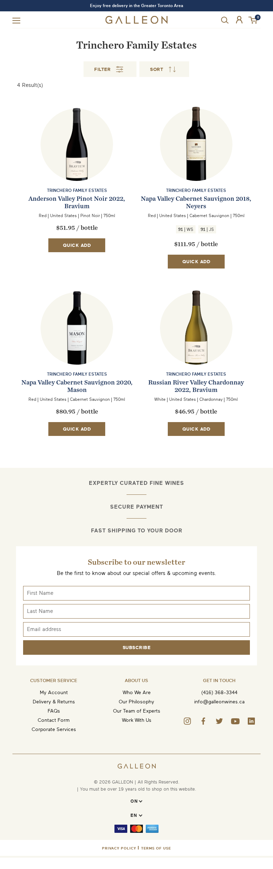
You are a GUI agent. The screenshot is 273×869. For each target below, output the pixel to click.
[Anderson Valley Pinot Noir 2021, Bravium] (76, 158)
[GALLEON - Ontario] (137, 22)
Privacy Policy (119, 848)
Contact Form (54, 720)
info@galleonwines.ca (219, 701)
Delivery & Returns (54, 701)
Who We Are (137, 692)
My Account (54, 692)
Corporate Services (54, 729)
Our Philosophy (136, 701)
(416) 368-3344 (219, 692)
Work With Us (136, 720)
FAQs (54, 711)
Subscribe (137, 647)
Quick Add (77, 245)
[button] (253, 20)
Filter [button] (102, 69)
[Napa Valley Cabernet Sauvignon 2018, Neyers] (196, 158)
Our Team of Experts (136, 711)
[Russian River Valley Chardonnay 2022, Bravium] (196, 342)
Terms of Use (156, 848)
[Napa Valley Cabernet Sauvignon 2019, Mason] (76, 342)
